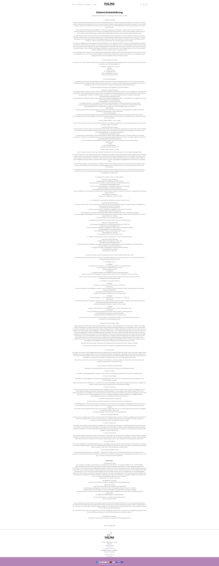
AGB (113, 554)
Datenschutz (108, 554)
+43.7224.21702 (109, 547)
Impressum (109, 556)
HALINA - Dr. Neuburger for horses (108, 564)
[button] (141, 4)
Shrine (119, 564)
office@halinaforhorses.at (109, 548)
